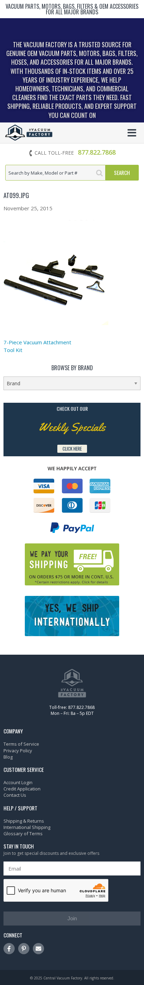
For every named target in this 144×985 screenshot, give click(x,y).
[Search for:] (55, 173)
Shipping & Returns (23, 821)
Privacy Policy (17, 750)
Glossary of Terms (23, 833)
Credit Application (22, 789)
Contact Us (14, 795)
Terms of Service (21, 744)
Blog (8, 757)
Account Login (18, 782)
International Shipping (26, 827)
